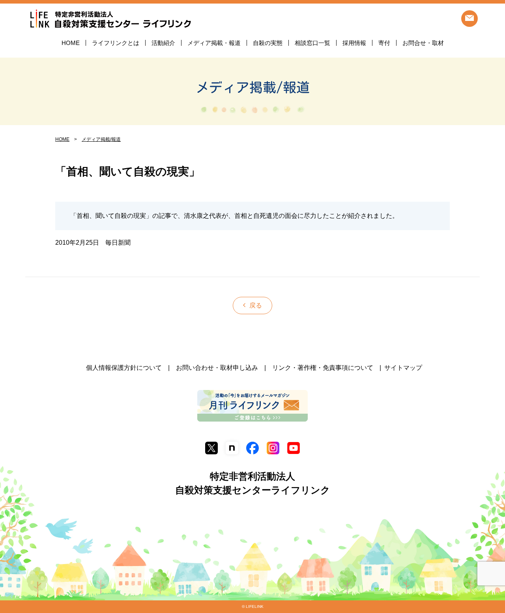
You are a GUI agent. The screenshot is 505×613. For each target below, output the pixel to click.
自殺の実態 (267, 43)
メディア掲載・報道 (214, 43)
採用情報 (354, 43)
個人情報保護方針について (124, 367)
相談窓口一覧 (312, 43)
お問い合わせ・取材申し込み (217, 367)
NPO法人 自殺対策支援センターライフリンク (110, 19)
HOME (71, 43)
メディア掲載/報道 (253, 87)
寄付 (384, 43)
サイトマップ (403, 367)
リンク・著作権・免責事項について (322, 367)
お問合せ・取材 (423, 43)
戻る (255, 305)
